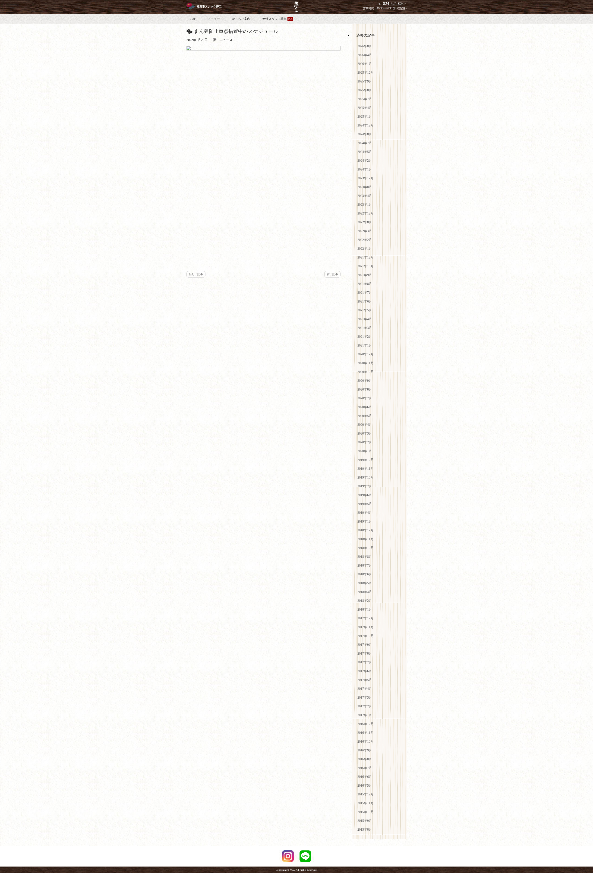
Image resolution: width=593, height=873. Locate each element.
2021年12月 (365, 257)
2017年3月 (364, 697)
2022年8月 (364, 222)
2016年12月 (365, 724)
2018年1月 (364, 609)
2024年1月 (364, 169)
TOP (193, 18)
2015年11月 (365, 803)
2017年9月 (364, 644)
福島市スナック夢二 (209, 6)
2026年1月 (364, 64)
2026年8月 (364, 46)
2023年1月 (364, 204)
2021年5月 (364, 310)
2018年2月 (364, 600)
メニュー (214, 19)
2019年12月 (365, 460)
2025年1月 (364, 116)
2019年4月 (364, 512)
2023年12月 (365, 178)
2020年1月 (364, 451)
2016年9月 (364, 750)
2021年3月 (364, 328)
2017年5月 (364, 680)
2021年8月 (364, 284)
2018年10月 (365, 548)
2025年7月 (364, 99)
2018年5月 (364, 583)
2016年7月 (364, 768)
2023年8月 (364, 187)
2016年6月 (364, 776)
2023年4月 (364, 196)
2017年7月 (364, 662)
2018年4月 (364, 592)
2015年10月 (365, 812)
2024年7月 (364, 143)
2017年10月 (365, 636)
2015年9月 (364, 821)
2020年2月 (364, 442)
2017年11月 (365, 627)
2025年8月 (364, 90)
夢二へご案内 (241, 19)
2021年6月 (364, 301)
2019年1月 (364, 521)
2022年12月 (365, 213)
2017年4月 (364, 688)
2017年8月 (364, 653)
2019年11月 (365, 468)
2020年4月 (364, 424)
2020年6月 (364, 407)
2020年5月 (364, 416)
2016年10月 (365, 741)
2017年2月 (364, 706)
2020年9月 (364, 380)
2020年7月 (364, 398)
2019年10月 (365, 477)
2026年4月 (364, 55)
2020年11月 (365, 363)
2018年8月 (364, 556)
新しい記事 (196, 274)
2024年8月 (364, 134)
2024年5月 (364, 152)
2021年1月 (364, 345)
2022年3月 (364, 231)
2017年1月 (364, 715)
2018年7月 (364, 565)
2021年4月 (364, 319)
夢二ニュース (223, 40)
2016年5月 (364, 785)
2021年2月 (364, 336)
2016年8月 (364, 759)
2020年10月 (365, 372)
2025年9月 (364, 81)
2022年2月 (364, 240)
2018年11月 (365, 539)
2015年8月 (364, 829)
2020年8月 (364, 389)
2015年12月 (365, 794)
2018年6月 (364, 574)
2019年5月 (364, 504)
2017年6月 (364, 671)
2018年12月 (365, 530)
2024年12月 (365, 125)
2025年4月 (364, 108)
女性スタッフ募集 (277, 19)
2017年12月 (365, 618)
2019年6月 (364, 495)
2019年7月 (364, 486)
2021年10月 (365, 266)
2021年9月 (364, 275)
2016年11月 (365, 732)
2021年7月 (364, 292)
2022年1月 (364, 248)
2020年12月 (365, 354)
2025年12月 (365, 72)
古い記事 (332, 274)
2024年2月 (364, 160)
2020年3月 (364, 433)
